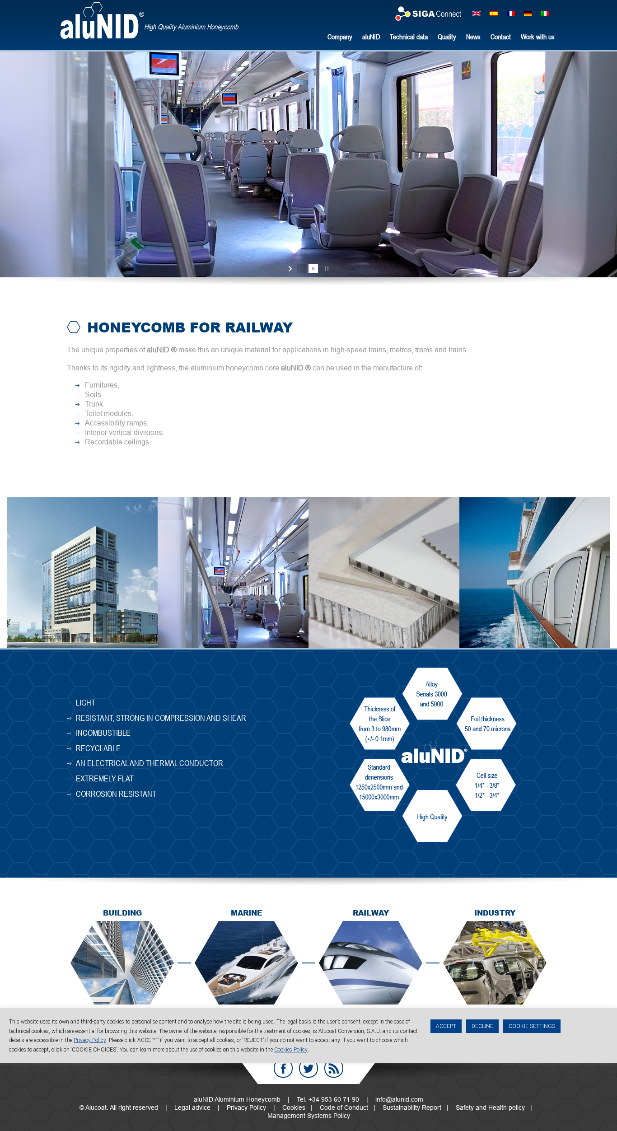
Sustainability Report (412, 1107)
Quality (447, 37)
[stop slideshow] (326, 268)
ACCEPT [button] (446, 1026)
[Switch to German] (528, 13)
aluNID (102, 20)
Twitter (308, 1068)
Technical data (409, 37)
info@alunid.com (399, 1099)
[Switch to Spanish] (493, 13)
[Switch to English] (476, 13)
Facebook (283, 1068)
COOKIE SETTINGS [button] (532, 1026)
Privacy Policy (246, 1107)
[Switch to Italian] (545, 13)
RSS (333, 1068)
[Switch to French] (510, 13)
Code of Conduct (344, 1107)
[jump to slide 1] (301, 268)
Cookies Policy (291, 1050)
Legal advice (192, 1107)
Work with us (538, 37)
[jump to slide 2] (313, 268)
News (473, 37)
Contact (501, 37)
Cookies (293, 1107)
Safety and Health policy (490, 1107)
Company (339, 37)
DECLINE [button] (482, 1026)
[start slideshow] (291, 268)
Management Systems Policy (308, 1115)
